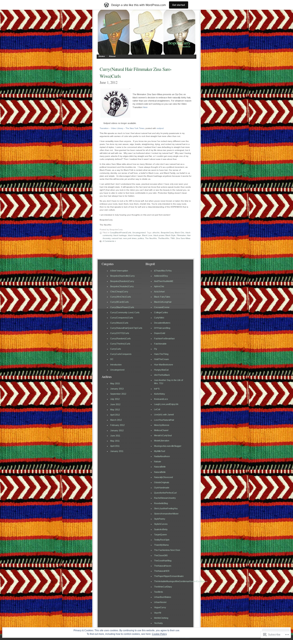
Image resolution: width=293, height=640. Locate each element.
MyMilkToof (159, 451)
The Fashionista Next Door (167, 550)
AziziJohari (159, 291)
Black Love (147, 235)
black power (158, 235)
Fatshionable (160, 343)
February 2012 (117, 425)
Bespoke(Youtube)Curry (122, 286)
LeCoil (157, 409)
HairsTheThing (161, 354)
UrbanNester (160, 602)
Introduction (116, 364)
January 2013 (117, 388)
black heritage (134, 235)
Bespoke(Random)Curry (122, 281)
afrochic (156, 232)
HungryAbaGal (161, 370)
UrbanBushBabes (162, 597)
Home (102, 56)
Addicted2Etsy (161, 276)
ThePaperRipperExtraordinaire (169, 576)
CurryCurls (115, 349)
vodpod (160, 128)
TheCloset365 (161, 555)
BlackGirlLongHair (163, 302)
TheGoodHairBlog (162, 560)
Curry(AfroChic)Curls (120, 297)
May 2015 (115, 383)
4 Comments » (109, 241)
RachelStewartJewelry (165, 498)
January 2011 (116, 451)
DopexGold (159, 333)
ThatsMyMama (161, 545)
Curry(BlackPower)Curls (120, 232)
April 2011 (115, 446)
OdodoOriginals (161, 482)
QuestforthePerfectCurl (165, 493)
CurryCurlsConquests (121, 354)
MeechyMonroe (161, 425)
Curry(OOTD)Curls (119, 333)
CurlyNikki (159, 317)
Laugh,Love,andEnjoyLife (166, 404)
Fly (155, 349)
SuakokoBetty (161, 529)
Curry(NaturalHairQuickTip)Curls (126, 328)
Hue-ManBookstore (163, 364)
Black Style (170, 235)
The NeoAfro (151, 238)
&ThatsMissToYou (163, 270)
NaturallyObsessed (163, 477)
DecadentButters (162, 323)
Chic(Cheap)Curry (119, 291)
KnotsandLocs (161, 399)
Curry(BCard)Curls (119, 302)
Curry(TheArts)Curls (120, 343)
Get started (178, 4)
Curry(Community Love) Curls (125, 312)
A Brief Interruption (119, 270)
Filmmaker (181, 235)
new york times (130, 238)
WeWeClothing (161, 618)
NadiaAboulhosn (162, 456)
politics (141, 238)
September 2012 (118, 394)
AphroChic (159, 286)
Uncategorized (139, 232)
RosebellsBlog (161, 503)
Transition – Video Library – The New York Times (122, 128)
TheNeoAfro (163, 238)
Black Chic (179, 232)
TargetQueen (160, 534)
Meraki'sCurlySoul (163, 435)
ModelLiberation (161, 440)
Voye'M (157, 613)
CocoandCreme (161, 307)
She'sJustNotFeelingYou (166, 508)
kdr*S (156, 388)
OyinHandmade (161, 487)
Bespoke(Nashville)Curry (122, 276)
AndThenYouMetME (163, 281)
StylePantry (159, 519)
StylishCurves (161, 524)
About (112, 56)
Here (145, 107)
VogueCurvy (160, 607)
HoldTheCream (161, 359)
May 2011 (115, 441)
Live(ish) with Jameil (164, 414)
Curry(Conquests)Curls (121, 317)
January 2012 (117, 430)
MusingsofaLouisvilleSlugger (167, 446)
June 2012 (115, 404)
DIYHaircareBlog (162, 328)
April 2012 (115, 415)
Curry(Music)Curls (119, 323)
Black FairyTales (162, 297)
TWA (172, 238)
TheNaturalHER (161, 571)
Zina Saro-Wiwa (183, 238)
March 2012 (116, 420)
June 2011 (115, 435)
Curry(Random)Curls (120, 338)
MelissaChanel (161, 430)
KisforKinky (159, 394)
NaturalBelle (160, 466)
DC (111, 359)
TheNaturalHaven (162, 566)
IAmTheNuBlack (162, 375)
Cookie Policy (159, 634)
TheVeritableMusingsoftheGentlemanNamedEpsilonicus (180, 581)
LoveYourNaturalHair (164, 420)
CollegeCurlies (161, 312)
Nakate (157, 461)
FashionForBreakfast (164, 338)
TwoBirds (158, 592)
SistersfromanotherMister (166, 513)
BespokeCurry (179, 43)
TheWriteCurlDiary (163, 586)
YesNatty (158, 623)
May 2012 (115, 409)
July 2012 (115, 399)
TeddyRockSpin (161, 540)
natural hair (117, 238)
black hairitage (120, 235)
